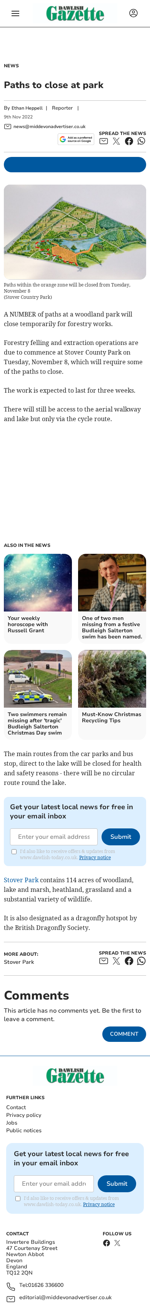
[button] (15, 13)
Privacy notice (95, 857)
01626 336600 (45, 1285)
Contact (16, 1107)
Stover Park (21, 880)
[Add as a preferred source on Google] (76, 139)
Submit (120, 837)
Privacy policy (23, 1115)
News (11, 66)
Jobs (11, 1122)
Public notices (24, 1130)
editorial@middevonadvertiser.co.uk (65, 1298)
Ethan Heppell (27, 108)
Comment (124, 1034)
